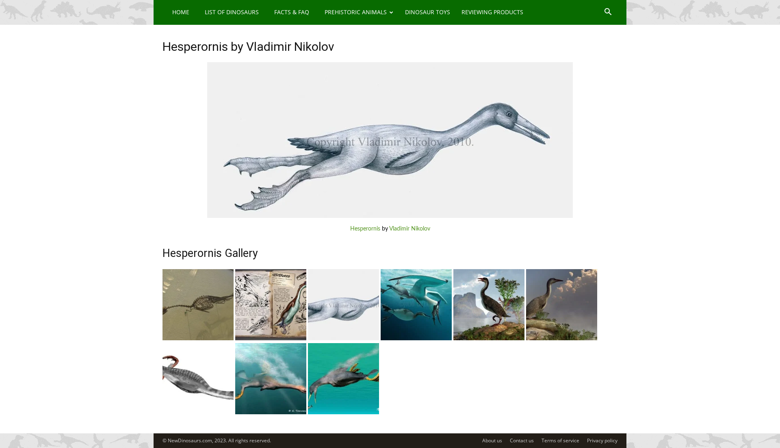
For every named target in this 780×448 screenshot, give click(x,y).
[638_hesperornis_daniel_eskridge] (488, 338)
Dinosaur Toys (427, 12)
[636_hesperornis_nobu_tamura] (198, 412)
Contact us (522, 440)
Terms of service (560, 440)
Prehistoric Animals (356, 12)
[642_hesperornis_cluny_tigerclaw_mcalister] (198, 338)
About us (492, 440)
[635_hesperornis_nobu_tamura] (270, 412)
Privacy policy (602, 440)
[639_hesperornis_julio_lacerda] (416, 338)
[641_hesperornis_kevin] (270, 338)
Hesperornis (365, 229)
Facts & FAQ (291, 12)
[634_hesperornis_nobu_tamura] (343, 412)
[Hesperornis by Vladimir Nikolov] (390, 216)
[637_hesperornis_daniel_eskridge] (561, 338)
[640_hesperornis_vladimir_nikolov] (343, 338)
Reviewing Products (492, 12)
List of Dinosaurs (232, 12)
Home (180, 12)
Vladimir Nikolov (409, 229)
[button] (608, 13)
